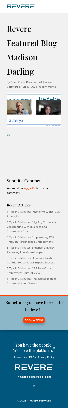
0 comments (47, 86)
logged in (30, 188)
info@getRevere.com (34, 376)
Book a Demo (34, 320)
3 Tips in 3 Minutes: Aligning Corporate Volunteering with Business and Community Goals (31, 227)
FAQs (32, 357)
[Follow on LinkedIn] (34, 386)
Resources (20, 357)
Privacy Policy (46, 357)
